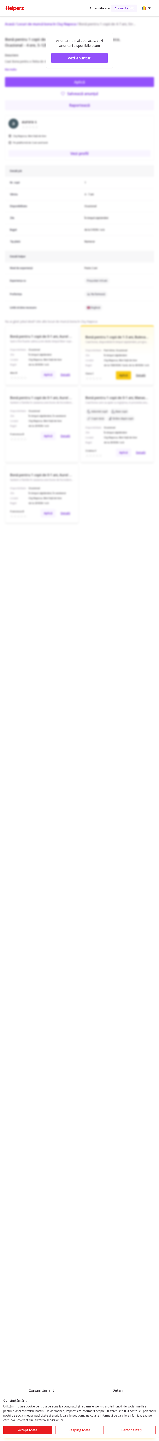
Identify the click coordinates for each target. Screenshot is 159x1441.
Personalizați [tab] (131, 1430)
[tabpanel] (79, 1418)
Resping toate (79, 1430)
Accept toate (27, 1430)
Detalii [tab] (117, 1390)
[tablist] (79, 1389)
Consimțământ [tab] (41, 1390)
